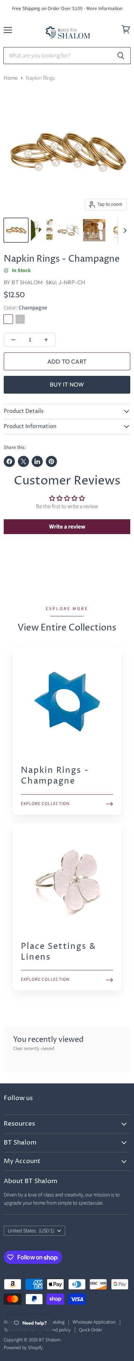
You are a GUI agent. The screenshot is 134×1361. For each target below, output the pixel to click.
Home (10, 78)
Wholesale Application (94, 1322)
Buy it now (67, 384)
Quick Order (90, 1330)
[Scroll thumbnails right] (124, 230)
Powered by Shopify (23, 1347)
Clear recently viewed (33, 1049)
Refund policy (57, 1330)
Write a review (67, 527)
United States (31, 1231)
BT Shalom (27, 282)
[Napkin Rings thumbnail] (16, 230)
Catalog (57, 1322)
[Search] (121, 55)
